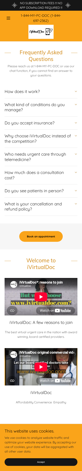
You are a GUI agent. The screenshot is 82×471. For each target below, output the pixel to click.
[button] (10, 18)
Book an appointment (41, 236)
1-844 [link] (25, 15)
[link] (41, 32)
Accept (41, 462)
